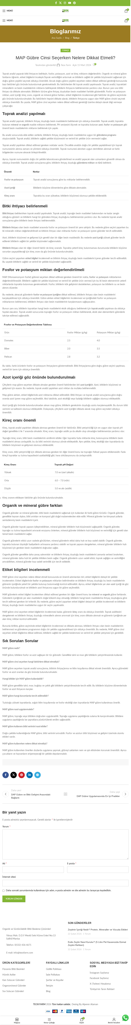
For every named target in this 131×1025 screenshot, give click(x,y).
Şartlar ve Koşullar (55, 980)
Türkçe (76, 38)
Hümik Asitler (9, 975)
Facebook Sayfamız (99, 978)
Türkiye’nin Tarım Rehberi (102, 989)
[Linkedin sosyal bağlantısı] (29, 775)
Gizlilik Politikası (53, 969)
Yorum (6, 826)
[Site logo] (65, 11)
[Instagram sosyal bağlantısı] (65, 2)
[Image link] (12, 923)
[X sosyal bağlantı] (60, 2)
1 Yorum (87, 934)
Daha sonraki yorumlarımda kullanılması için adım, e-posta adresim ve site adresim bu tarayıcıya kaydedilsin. (58, 890)
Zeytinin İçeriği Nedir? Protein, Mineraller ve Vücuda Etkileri (98, 929)
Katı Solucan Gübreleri (13, 980)
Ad (4, 863)
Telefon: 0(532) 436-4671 (18, 945)
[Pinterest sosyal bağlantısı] (74, 2)
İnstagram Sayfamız (99, 973)
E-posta (71, 863)
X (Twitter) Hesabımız (100, 984)
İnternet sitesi (9, 877)
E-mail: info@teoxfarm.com (19, 953)
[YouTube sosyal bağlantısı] (69, 2)
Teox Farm (66, 65)
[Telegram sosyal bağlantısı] (37, 775)
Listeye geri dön (65, 794)
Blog (67, 38)
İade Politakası (53, 975)
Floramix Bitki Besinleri (13, 969)
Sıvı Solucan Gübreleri (13, 991)
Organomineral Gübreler (14, 986)
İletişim (49, 986)
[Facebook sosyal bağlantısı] (56, 2)
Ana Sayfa (57, 38)
